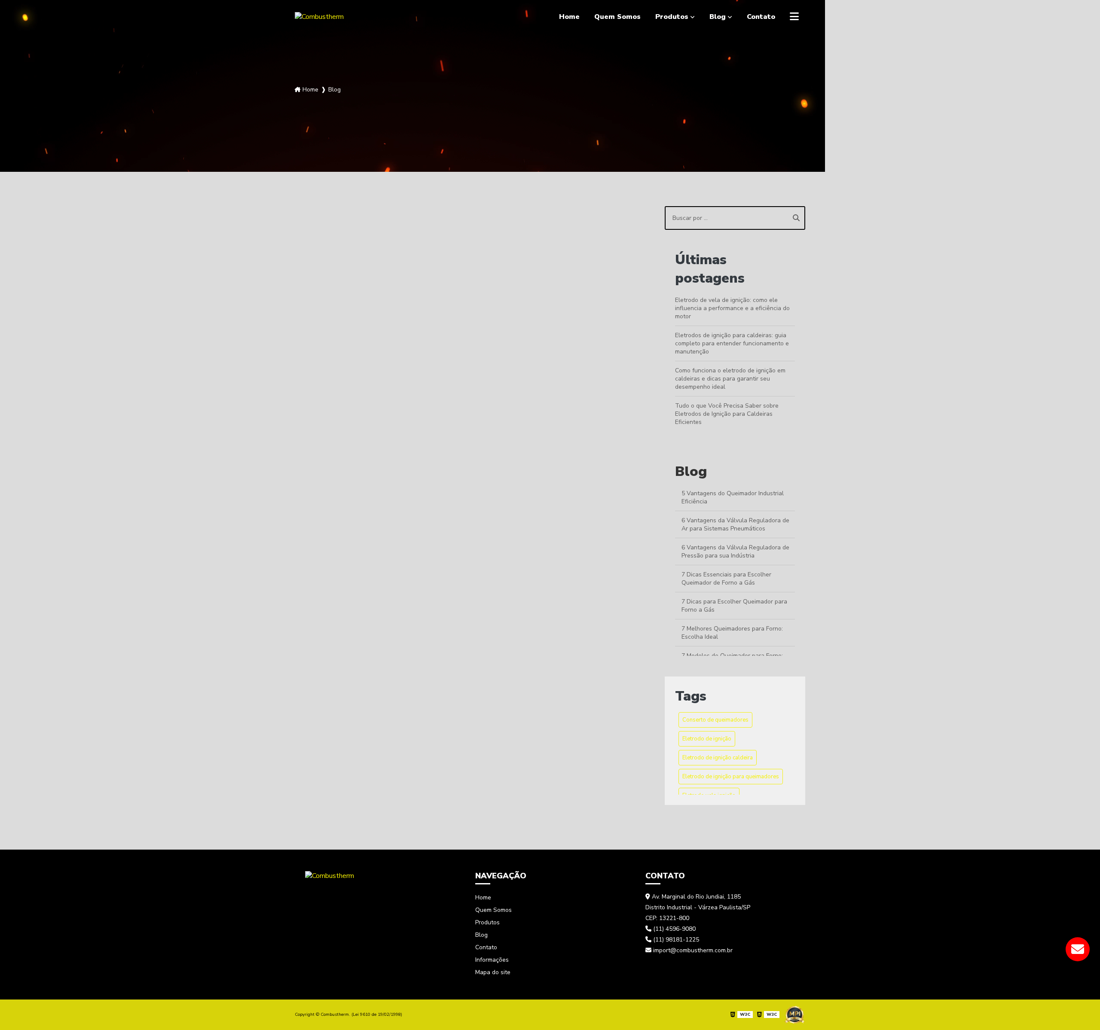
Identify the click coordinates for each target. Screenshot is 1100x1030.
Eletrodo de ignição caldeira (717, 758)
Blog (717, 16)
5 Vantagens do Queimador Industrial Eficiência (732, 497)
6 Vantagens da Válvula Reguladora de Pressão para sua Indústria (735, 551)
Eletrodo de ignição (706, 739)
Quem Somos (617, 16)
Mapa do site (492, 972)
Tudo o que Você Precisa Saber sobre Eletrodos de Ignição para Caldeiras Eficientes (727, 414)
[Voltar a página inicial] (319, 16)
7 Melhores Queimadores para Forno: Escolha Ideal (732, 633)
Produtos (671, 16)
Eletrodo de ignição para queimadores (730, 776)
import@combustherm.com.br (692, 950)
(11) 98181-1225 (675, 940)
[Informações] (794, 16)
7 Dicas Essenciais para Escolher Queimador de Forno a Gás (726, 578)
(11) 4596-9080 (673, 929)
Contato (761, 16)
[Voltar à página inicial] (329, 875)
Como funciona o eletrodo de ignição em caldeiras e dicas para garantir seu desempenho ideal (730, 378)
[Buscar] (796, 218)
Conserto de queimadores (715, 720)
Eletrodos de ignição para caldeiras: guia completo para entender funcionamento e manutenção (732, 343)
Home (569, 16)
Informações (492, 960)
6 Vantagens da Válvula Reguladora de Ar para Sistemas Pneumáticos (735, 524)
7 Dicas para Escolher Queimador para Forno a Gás (734, 605)
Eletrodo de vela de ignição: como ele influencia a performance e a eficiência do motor (732, 308)
